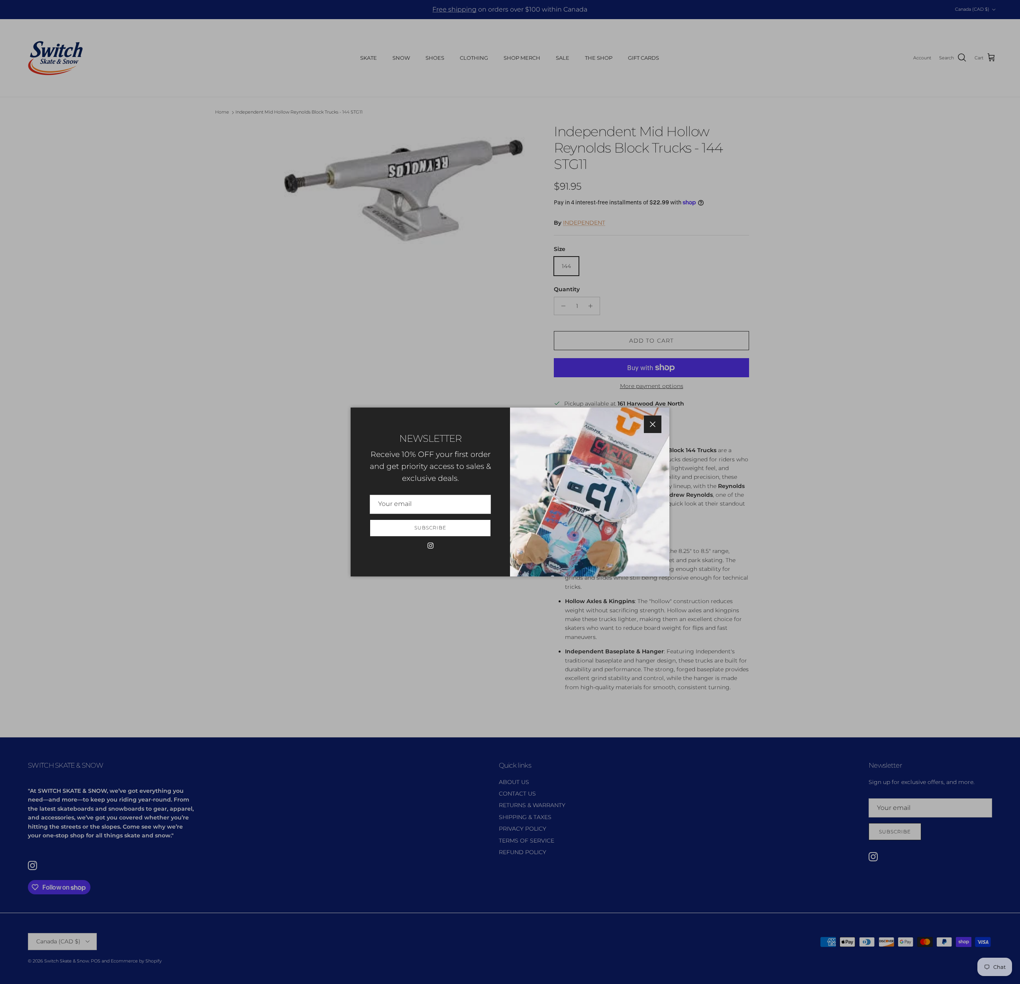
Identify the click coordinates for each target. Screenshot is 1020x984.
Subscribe (430, 528)
